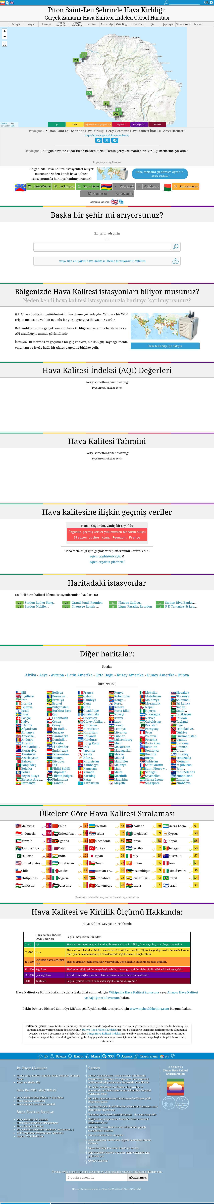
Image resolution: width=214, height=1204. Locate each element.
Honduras (87, 740)
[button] (4, 31)
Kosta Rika (119, 711)
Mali (115, 768)
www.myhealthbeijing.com (149, 1009)
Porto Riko (149, 743)
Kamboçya (88, 765)
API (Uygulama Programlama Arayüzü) (40, 1132)
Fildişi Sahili (58, 768)
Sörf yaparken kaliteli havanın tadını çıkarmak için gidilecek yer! (119, 1154)
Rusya (146, 758)
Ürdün (178, 750)
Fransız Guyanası (54, 785)
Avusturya (26, 754)
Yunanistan (182, 776)
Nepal (146, 707)
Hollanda (87, 736)
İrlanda (24, 703)
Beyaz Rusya (27, 776)
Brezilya (55, 700)
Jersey (85, 754)
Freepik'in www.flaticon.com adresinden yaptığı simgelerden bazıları (117, 1128)
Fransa (85, 692)
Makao (116, 754)
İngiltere (25, 696)
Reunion (148, 747)
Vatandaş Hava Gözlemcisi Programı (110, 1114)
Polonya (148, 736)
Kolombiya (119, 696)
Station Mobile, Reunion (31, 608)
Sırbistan (148, 761)
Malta (115, 772)
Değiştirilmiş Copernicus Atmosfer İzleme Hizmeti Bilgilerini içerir (118, 1120)
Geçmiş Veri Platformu (30, 1136)
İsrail (22, 711)
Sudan (178, 707)
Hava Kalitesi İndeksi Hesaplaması (37, 1122)
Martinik (118, 776)
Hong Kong (88, 743)
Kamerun (87, 768)
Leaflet (4, 123)
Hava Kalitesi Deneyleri (31, 1100)
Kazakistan (88, 783)
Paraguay (148, 729)
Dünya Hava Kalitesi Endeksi (99, 1029)
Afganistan (26, 729)
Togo (177, 725)
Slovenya (180, 696)
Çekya (53, 721)
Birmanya (25, 783)
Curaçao (55, 732)
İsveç (22, 714)
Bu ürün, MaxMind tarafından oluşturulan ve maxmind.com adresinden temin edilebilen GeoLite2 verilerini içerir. (119, 1090)
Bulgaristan (57, 707)
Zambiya (180, 779)
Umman (179, 747)
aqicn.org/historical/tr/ (105, 556)
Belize (23, 772)
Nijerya (147, 711)
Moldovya (149, 700)
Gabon (85, 696)
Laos (115, 721)
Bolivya (54, 692)
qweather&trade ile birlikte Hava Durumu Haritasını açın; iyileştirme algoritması (123, 1108)
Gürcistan (87, 725)
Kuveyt (116, 714)
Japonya (86, 750)
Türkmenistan (184, 736)
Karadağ (86, 776)
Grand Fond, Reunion (84, 602)
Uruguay (179, 754)
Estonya (54, 758)
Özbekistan (150, 721)
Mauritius (118, 779)
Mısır (115, 743)
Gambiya (87, 700)
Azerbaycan (27, 758)
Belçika (24, 768)
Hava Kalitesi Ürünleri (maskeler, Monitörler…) (45, 1129)
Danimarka (57, 736)
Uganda (179, 740)
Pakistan (148, 725)
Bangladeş (26, 765)
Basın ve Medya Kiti (28, 1082)
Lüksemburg (120, 740)
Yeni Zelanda (183, 772)
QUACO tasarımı (98, 1160)
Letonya (117, 729)
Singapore (149, 783)
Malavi (116, 758)
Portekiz (148, 740)
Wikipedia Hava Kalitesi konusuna (134, 992)
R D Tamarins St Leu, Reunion (175, 608)
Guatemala (88, 714)
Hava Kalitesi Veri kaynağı (32, 1119)
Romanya (149, 750)
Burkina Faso (58, 711)
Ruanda (147, 754)
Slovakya (180, 692)
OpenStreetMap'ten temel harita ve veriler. (113, 1148)
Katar (84, 779)
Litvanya (118, 732)
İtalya (22, 721)
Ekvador (55, 743)
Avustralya (26, 750)
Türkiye (179, 732)
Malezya (117, 765)
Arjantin (24, 743)
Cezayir (54, 725)
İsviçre (23, 718)
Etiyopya (55, 761)
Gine (84, 707)
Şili (21, 692)
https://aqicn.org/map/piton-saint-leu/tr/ (107, 135)
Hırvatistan (88, 729)
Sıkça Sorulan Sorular (35, 1111)
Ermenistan (57, 754)
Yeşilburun (181, 765)
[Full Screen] (4, 43)
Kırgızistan (88, 761)
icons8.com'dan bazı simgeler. (106, 1135)
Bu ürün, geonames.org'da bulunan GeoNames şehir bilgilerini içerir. (119, 1100)
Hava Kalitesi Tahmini (30, 1126)
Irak (83, 747)
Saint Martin (151, 765)
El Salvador (57, 747)
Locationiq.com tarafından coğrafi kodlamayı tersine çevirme (119, 1141)
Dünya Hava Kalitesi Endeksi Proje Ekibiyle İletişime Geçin (48, 1077)
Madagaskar (120, 750)
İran (21, 700)
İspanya (24, 707)
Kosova (116, 707)
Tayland (179, 721)
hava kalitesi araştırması (37, 1089)
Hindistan (87, 732)
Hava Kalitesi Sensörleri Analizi (36, 1104)
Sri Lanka (180, 703)
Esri (13, 125)
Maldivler (118, 761)
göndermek (137, 1177)
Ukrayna (180, 743)
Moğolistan (150, 696)
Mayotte (117, 783)
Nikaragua (149, 714)
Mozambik (149, 703)
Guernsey (87, 718)
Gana (84, 703)
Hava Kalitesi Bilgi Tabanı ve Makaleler (40, 1097)
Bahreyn (24, 761)
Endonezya (57, 750)
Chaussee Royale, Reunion (79, 608)
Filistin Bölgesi (60, 776)
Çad (52, 714)
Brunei (54, 703)
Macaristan (119, 747)
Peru (145, 732)
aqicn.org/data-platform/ (107, 562)
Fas (51, 765)
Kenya (116, 692)
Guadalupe (88, 711)
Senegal (147, 772)
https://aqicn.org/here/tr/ (107, 162)
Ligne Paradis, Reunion (132, 606)
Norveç (147, 718)
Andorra (24, 740)
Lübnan (117, 736)
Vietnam (179, 761)
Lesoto (116, 725)
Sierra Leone (151, 779)
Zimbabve (181, 783)
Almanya (25, 732)
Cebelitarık (57, 718)
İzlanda (24, 725)
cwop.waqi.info (147, 1114)
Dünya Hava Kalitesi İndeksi (104, 1033)
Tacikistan (181, 714)
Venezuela (181, 758)
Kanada (86, 772)
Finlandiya (57, 779)
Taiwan (179, 718)
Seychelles (149, 776)
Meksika (148, 692)
